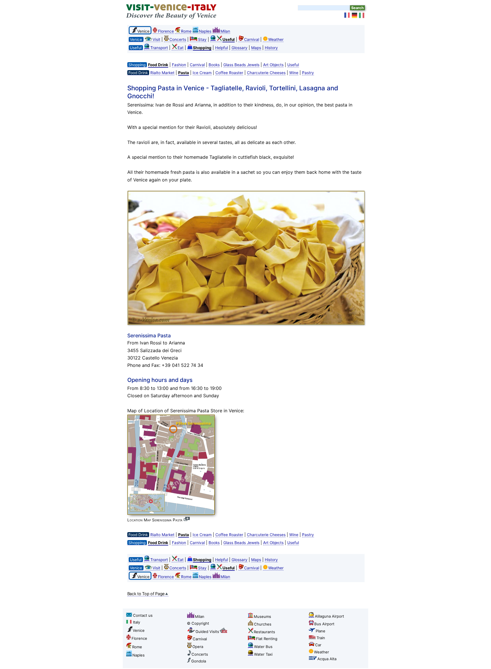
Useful (293, 64)
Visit (156, 39)
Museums (262, 616)
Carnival (251, 39)
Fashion (179, 64)
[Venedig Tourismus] (354, 15)
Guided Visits (207, 631)
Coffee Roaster (229, 72)
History (271, 47)
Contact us (143, 615)
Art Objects (273, 64)
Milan (225, 31)
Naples (205, 31)
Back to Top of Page (146, 593)
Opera (197, 646)
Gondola (198, 661)
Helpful (221, 47)
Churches (262, 624)
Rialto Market (162, 72)
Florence (166, 31)
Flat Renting (266, 638)
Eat (181, 47)
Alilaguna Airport (329, 616)
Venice (139, 630)
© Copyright (198, 623)
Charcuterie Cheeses (266, 72)
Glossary (239, 47)
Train (321, 637)
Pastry (308, 72)
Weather (276, 39)
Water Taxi (263, 654)
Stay (202, 39)
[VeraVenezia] (362, 15)
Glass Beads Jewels (241, 64)
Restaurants (264, 632)
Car (318, 645)
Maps (256, 47)
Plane (320, 631)
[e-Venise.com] (347, 15)
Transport (159, 47)
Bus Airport (324, 624)
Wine (293, 72)
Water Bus (263, 646)
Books (214, 64)
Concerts (177, 39)
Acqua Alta (326, 659)
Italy (136, 622)
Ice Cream (202, 72)
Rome (186, 31)
